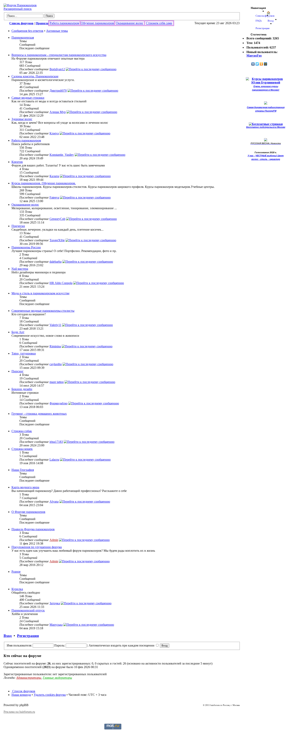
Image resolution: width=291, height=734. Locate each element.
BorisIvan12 (57, 69)
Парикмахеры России (26, 247)
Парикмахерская (22, 37)
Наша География (22, 470)
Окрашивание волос (129, 23)
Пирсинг (17, 371)
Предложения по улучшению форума (36, 547)
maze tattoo (56, 382)
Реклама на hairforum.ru (19, 711)
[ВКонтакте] (253, 64)
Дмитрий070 (58, 90)
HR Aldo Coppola (60, 283)
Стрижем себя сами (159, 23)
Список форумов (23, 691)
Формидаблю (58, 403)
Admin (53, 540)
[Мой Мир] (265, 64)
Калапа (54, 176)
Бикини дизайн (21, 389)
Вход (8, 636)
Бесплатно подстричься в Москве (265, 127)
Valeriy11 (55, 325)
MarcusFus (254, 55)
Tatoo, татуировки (23, 353)
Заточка (54, 603)
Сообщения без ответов (27, 30)
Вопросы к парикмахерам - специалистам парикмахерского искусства (58, 55)
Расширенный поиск (18, 8)
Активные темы (57, 30)
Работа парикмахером (64, 23)
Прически (18, 226)
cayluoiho (55, 364)
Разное (16, 571)
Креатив (17, 162)
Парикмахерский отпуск (28, 610)
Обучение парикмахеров (97, 23)
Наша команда (21, 694)
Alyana (54, 501)
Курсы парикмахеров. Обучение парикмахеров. (43, 183)
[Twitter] (257, 64)
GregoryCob (57, 219)
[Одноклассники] (261, 64)
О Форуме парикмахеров (28, 511)
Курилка (17, 589)
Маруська (56, 624)
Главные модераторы (57, 677)
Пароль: (59, 645)
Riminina (55, 346)
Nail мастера (19, 268)
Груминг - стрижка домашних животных (39, 413)
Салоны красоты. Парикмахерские (34, 76)
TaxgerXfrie (57, 240)
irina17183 (56, 441)
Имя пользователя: (19, 645)
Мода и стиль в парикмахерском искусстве (40, 293)
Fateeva (54, 197)
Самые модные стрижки (27, 97)
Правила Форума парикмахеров (33, 529)
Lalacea (54, 459)
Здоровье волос (21, 119)
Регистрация (28, 636)
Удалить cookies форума (50, 694)
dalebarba (55, 261)
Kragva (54, 133)
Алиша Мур (57, 112)
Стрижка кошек (22, 449)
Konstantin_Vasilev (61, 154)
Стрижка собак (21, 431)
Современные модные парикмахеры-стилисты (42, 310)
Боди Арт (17, 332)
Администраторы (28, 677)
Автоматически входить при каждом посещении (122, 645)
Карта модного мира (25, 487)
